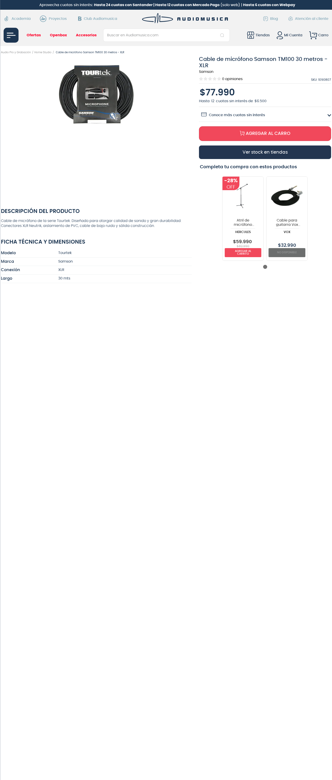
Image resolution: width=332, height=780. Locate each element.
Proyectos (58, 19)
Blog (274, 19)
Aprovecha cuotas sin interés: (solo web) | (167, 5)
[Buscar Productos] (223, 35)
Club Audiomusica (100, 19)
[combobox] (166, 35)
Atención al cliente (311, 19)
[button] (96, 94)
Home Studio (42, 52)
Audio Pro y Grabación (16, 52)
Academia (21, 19)
